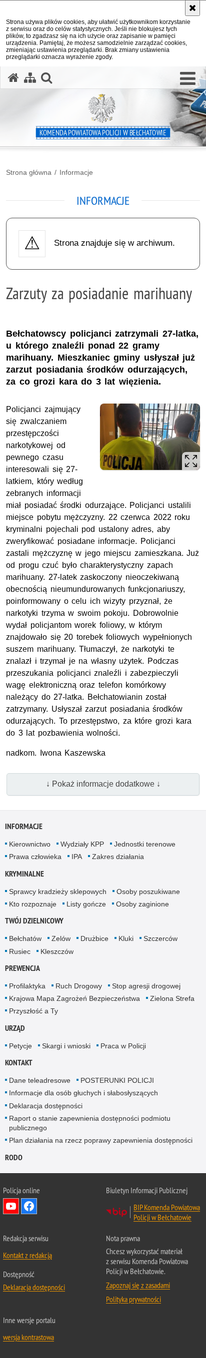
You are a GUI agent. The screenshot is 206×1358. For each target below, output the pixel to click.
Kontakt (18, 1062)
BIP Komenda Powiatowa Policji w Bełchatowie (167, 1212)
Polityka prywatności (133, 1299)
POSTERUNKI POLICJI (117, 1080)
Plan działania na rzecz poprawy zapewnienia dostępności (100, 1140)
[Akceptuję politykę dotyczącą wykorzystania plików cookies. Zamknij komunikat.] (192, 8)
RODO (13, 1157)
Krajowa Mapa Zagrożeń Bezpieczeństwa (74, 998)
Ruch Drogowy (79, 986)
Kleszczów (57, 951)
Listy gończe (86, 904)
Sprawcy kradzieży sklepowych (57, 892)
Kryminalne (24, 874)
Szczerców (161, 938)
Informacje (76, 172)
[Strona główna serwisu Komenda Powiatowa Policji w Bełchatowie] (13, 77)
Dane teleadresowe (39, 1080)
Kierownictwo (29, 844)
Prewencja (22, 968)
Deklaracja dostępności (45, 1106)
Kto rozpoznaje (32, 904)
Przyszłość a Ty (33, 1011)
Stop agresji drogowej (146, 986)
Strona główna (29, 172)
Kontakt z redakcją (27, 1255)
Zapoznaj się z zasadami (138, 1285)
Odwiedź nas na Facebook (29, 1206)
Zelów (61, 938)
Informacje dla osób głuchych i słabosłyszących (83, 1093)
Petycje (20, 1046)
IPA (77, 857)
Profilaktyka (27, 986)
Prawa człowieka (35, 857)
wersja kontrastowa (28, 1337)
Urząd (15, 1028)
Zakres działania (118, 857)
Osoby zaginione (142, 904)
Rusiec (19, 951)
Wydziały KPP (82, 844)
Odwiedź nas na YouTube (11, 1206)
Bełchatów (25, 938)
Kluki (126, 938)
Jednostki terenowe (145, 844)
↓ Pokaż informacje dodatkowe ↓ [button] (103, 784)
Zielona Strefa (172, 998)
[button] (188, 78)
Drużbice (94, 938)
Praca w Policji (123, 1046)
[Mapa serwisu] (30, 77)
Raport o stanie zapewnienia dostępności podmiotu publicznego (89, 1123)
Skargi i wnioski (66, 1046)
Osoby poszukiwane (148, 892)
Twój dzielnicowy (34, 920)
